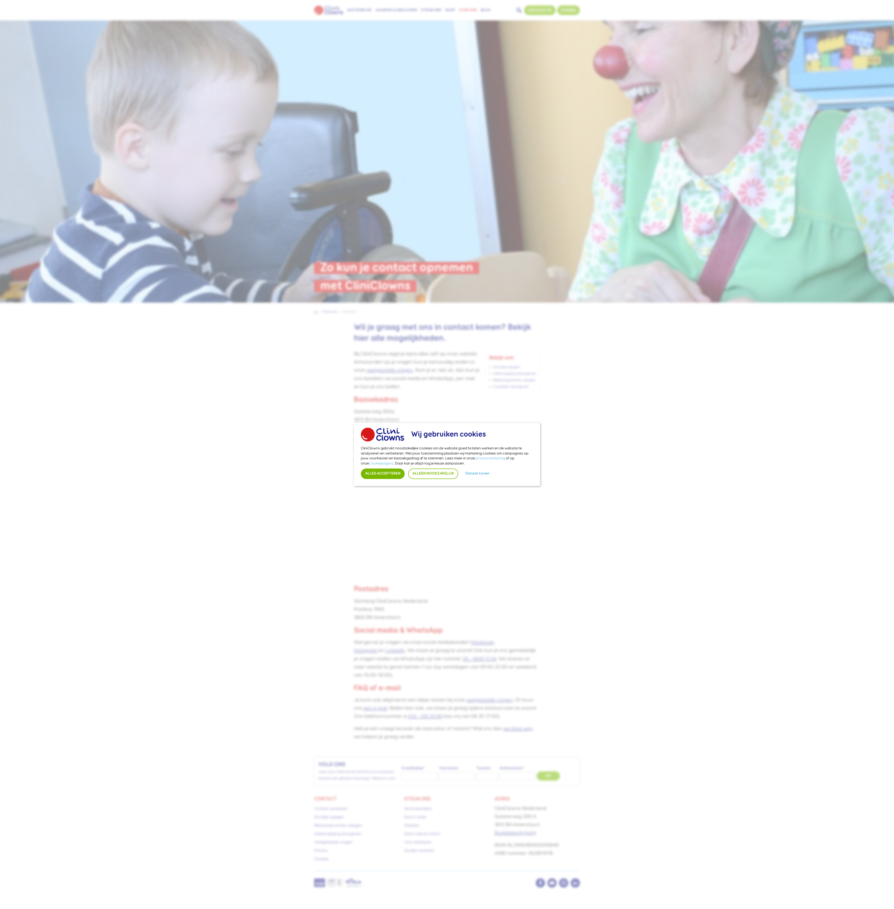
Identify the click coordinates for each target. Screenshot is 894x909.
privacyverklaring (490, 459)
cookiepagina (381, 463)
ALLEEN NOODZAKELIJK (433, 474)
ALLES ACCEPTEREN (382, 474)
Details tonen (477, 474)
